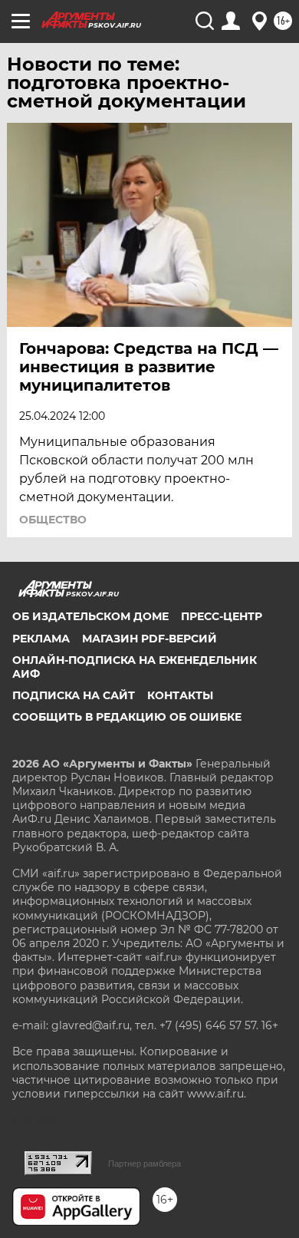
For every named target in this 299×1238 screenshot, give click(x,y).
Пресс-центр (221, 616)
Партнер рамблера (144, 1163)
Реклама (41, 638)
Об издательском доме (90, 616)
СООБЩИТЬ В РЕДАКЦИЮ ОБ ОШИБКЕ (127, 717)
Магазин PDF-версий (149, 638)
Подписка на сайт (73, 695)
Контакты (180, 695)
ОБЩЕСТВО (53, 519)
